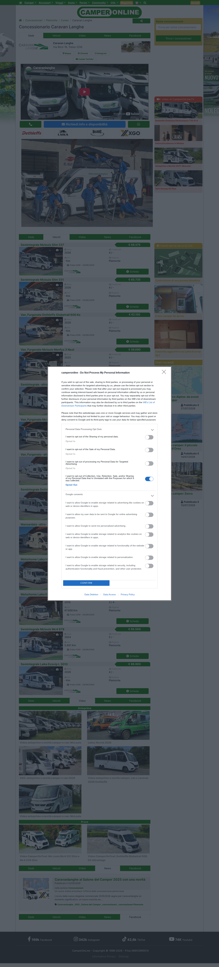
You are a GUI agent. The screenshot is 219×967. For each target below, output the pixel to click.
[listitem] (109, 430)
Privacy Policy (128, 594)
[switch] (149, 437)
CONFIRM (86, 583)
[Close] (165, 373)
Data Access (109, 594)
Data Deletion (91, 594)
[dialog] (109, 484)
